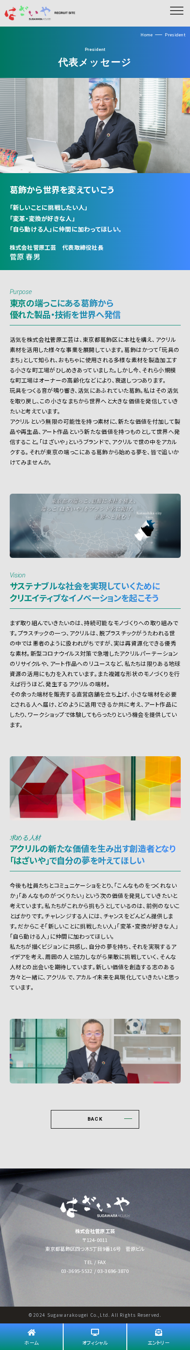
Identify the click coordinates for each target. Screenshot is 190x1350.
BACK (94, 1119)
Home (146, 34)
